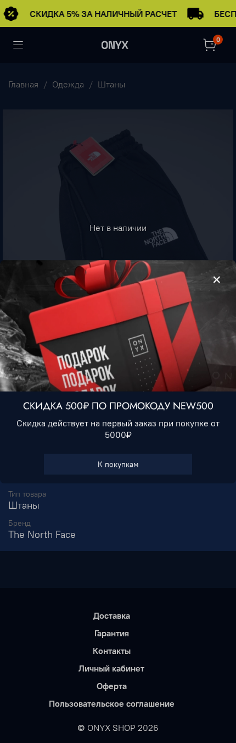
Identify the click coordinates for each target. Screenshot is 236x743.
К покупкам (118, 464)
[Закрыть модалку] (217, 280)
